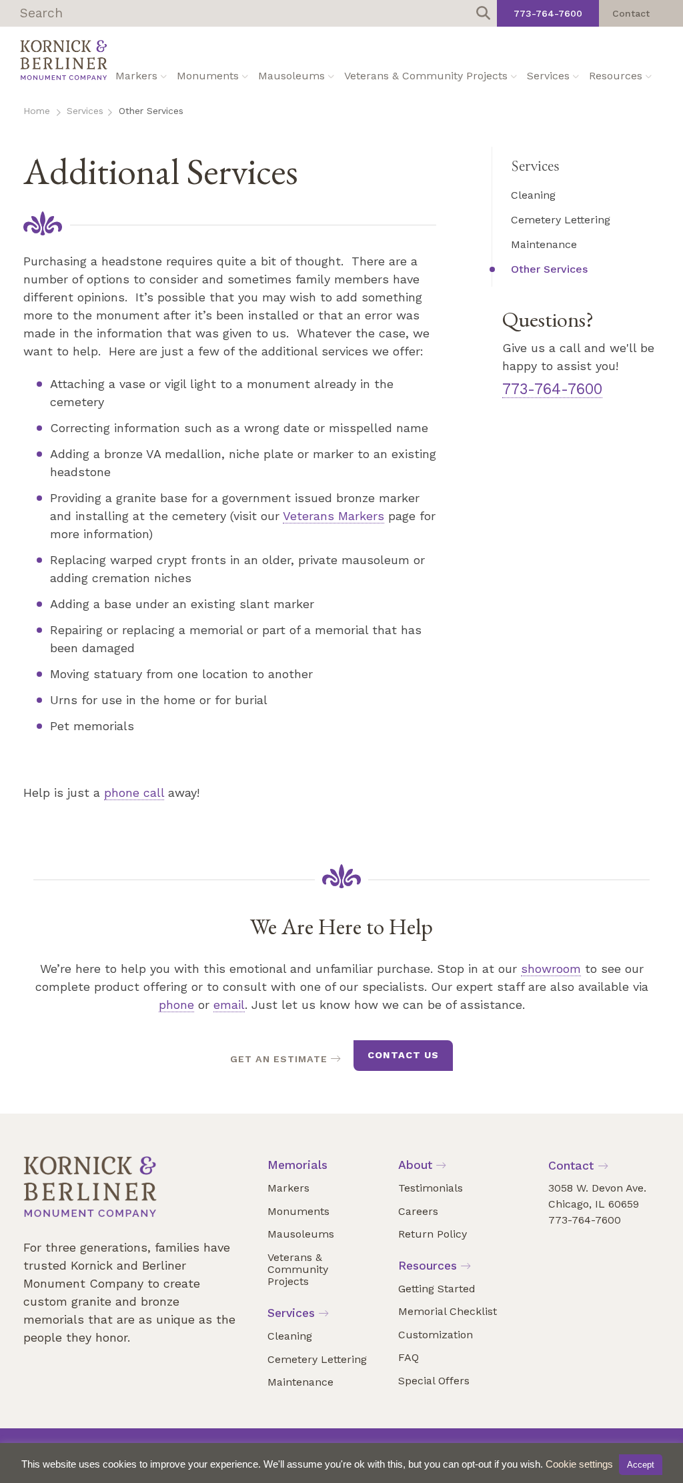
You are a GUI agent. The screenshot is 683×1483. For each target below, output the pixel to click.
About (415, 1165)
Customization (435, 1334)
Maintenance (544, 244)
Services (548, 75)
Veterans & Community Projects (426, 75)
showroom (551, 969)
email (229, 1005)
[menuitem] (163, 77)
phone (176, 1005)
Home (36, 110)
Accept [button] (640, 1465)
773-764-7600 (548, 13)
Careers (418, 1211)
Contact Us (403, 1055)
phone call (134, 793)
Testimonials (430, 1188)
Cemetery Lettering (560, 219)
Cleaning (533, 195)
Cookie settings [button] (579, 1464)
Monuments (208, 75)
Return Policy (432, 1234)
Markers (136, 75)
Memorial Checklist (447, 1311)
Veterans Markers (333, 516)
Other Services (549, 269)
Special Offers (434, 1380)
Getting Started (437, 1288)
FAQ (408, 1357)
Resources (615, 75)
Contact (631, 13)
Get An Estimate (278, 1059)
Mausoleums (291, 75)
